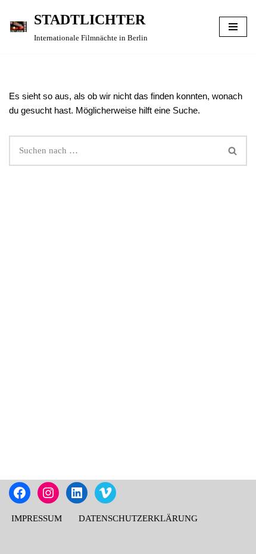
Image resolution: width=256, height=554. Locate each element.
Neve (76, 542)
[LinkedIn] (77, 492)
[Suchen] (233, 151)
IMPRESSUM (36, 518)
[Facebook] (19, 492)
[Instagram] (48, 492)
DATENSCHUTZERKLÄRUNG (138, 518)
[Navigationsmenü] (233, 27)
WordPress (170, 542)
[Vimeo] (105, 492)
